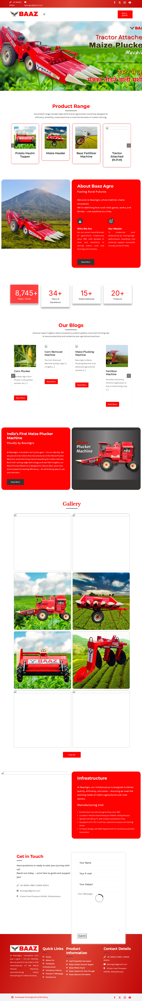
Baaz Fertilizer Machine (86, 154)
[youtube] (130, 2)
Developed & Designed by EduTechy (31, 997)
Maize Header (55, 153)
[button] (13, 145)
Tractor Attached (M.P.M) (117, 156)
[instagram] (125, 2)
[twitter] (120, 2)
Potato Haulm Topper (25, 154)
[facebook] (115, 2)
